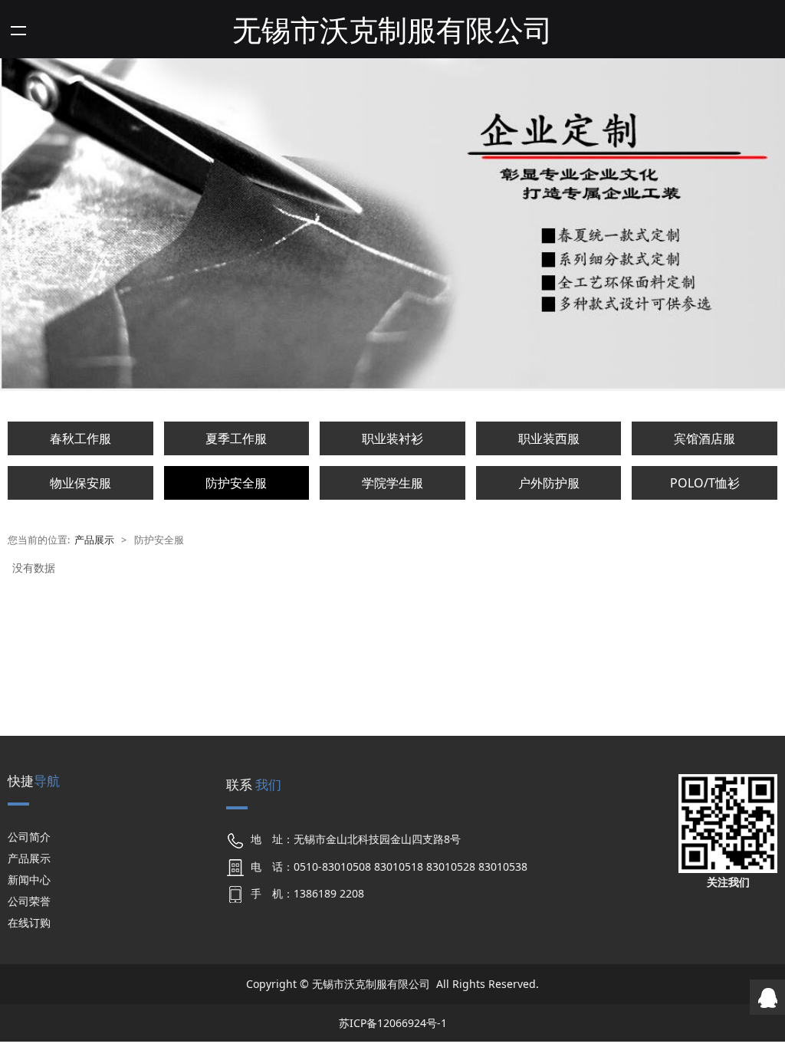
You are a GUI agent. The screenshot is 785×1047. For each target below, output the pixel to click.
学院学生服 (392, 482)
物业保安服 (80, 482)
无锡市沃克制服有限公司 (392, 29)
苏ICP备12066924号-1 (393, 1023)
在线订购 (29, 922)
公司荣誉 (29, 901)
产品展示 (94, 539)
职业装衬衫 (392, 438)
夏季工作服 (236, 438)
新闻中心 (29, 879)
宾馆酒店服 (704, 438)
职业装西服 (549, 438)
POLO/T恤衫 (705, 482)
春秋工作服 (80, 438)
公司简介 (29, 836)
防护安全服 (236, 482)
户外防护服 (549, 482)
